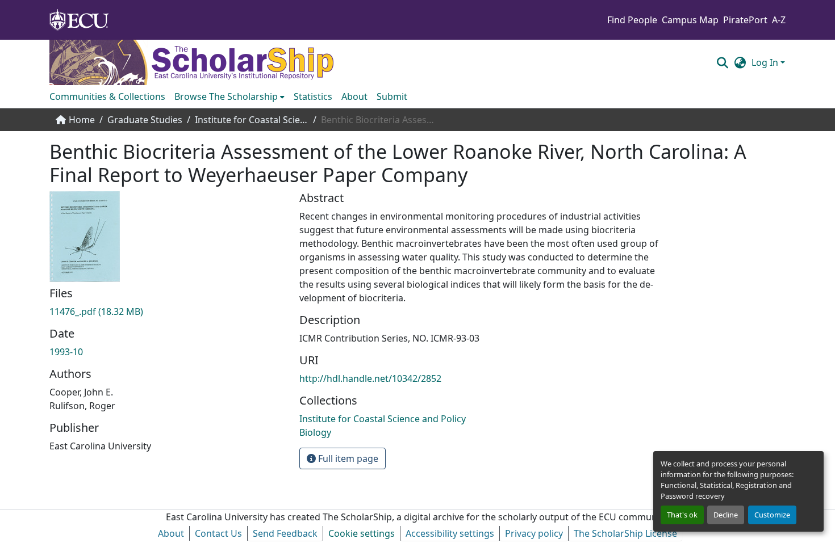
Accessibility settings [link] (450, 533)
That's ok (682, 515)
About (171, 533)
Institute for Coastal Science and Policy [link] (251, 119)
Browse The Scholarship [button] (226, 96)
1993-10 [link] (66, 352)
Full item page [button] (347, 458)
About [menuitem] (354, 96)
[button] (722, 62)
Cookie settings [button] (361, 533)
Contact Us (218, 533)
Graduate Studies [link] (144, 119)
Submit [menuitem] (392, 96)
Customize (772, 515)
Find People (632, 20)
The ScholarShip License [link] (625, 533)
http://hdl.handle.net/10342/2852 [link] (370, 378)
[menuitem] (229, 96)
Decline (725, 515)
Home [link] (82, 119)
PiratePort (745, 20)
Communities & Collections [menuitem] (107, 96)
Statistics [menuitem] (313, 96)
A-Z (779, 20)
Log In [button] (766, 62)
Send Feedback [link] (285, 533)
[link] (167, 311)
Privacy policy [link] (534, 533)
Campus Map (690, 20)
